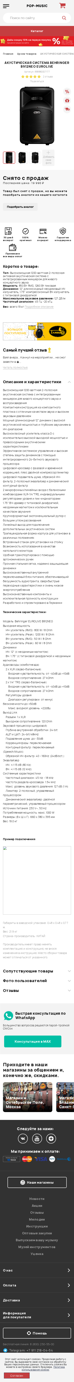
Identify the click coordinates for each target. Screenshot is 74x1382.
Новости (37, 1199)
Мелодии (37, 1219)
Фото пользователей (25, 980)
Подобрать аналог (20, 207)
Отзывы (11, 990)
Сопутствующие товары (28, 971)
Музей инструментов (36, 1247)
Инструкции (37, 1226)
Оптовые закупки (37, 1233)
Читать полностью (15, 367)
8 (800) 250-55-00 (42, 1344)
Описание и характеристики (32, 381)
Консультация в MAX (33, 1041)
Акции (37, 1205)
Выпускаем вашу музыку (37, 1240)
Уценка (37, 1254)
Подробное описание (39, 306)
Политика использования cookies (43, 1368)
